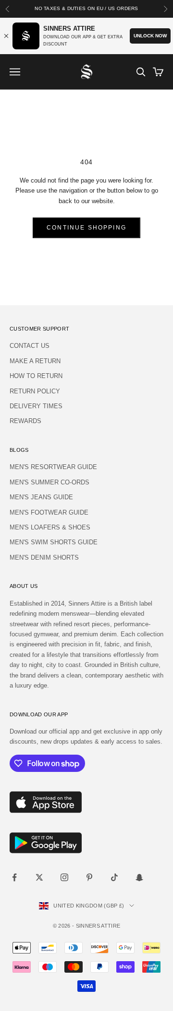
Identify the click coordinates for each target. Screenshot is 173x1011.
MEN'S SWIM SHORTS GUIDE (54, 542)
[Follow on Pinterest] (89, 877)
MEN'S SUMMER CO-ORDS (49, 482)
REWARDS (25, 421)
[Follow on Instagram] (64, 877)
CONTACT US (29, 345)
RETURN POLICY (35, 391)
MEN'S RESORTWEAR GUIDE (53, 467)
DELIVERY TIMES (36, 406)
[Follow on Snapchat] (139, 877)
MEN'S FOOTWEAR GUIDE (49, 512)
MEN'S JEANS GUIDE (41, 497)
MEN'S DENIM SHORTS (44, 557)
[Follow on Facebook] (14, 877)
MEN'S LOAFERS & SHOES (50, 527)
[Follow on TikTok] (114, 877)
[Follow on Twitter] (39, 877)
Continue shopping (86, 227)
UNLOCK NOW (150, 35)
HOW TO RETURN (36, 375)
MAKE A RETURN (35, 361)
